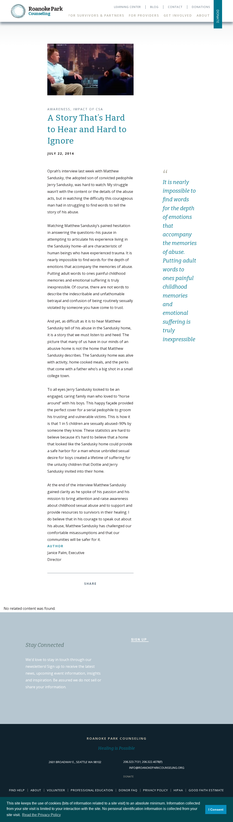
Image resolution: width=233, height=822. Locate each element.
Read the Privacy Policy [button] (41, 815)
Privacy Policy (155, 790)
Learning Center (127, 7)
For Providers (144, 15)
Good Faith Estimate (206, 790)
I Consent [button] (215, 809)
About (203, 15)
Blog (154, 7)
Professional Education (92, 790)
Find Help (17, 790)
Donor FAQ (128, 790)
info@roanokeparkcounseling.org (156, 768)
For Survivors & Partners (96, 15)
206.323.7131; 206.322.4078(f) (142, 762)
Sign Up (139, 639)
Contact (175, 7)
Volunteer (56, 790)
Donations (201, 7)
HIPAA (178, 790)
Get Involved (178, 15)
